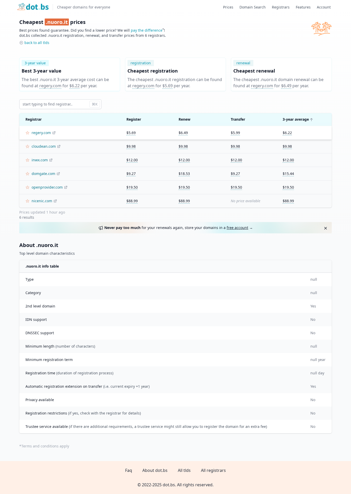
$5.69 (167, 86)
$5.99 (235, 132)
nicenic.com (42, 200)
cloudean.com (44, 146)
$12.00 (132, 159)
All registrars (213, 470)
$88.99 (132, 200)
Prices (228, 7)
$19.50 (132, 187)
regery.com (50, 86)
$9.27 (131, 173)
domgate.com (43, 173)
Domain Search (252, 7)
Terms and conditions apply (45, 446)
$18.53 (184, 173)
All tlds (184, 470)
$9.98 (131, 146)
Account (324, 7)
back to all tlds (36, 42)
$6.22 (74, 86)
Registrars (281, 7)
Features (303, 7)
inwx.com (40, 159)
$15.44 (288, 173)
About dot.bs (155, 470)
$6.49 (286, 86)
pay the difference (146, 30)
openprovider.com (47, 187)
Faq (128, 470)
